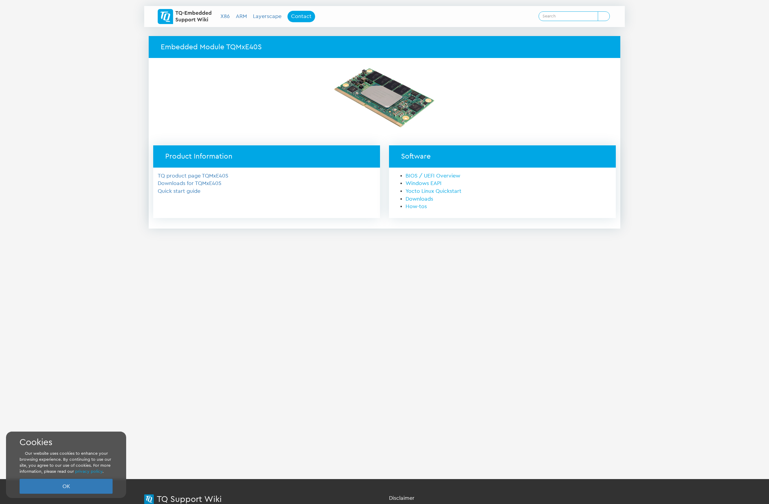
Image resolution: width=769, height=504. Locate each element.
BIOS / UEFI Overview (433, 175)
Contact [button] (301, 16)
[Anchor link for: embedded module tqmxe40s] (265, 46)
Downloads (419, 199)
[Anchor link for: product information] (236, 155)
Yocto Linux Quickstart (433, 191)
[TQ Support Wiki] (186, 16)
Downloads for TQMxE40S (189, 183)
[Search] (604, 16)
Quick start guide (179, 191)
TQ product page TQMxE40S (193, 175)
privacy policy (88, 471)
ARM (241, 16)
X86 (225, 16)
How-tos (416, 206)
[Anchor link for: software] (434, 155)
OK (66, 486)
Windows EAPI (424, 183)
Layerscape (267, 16)
